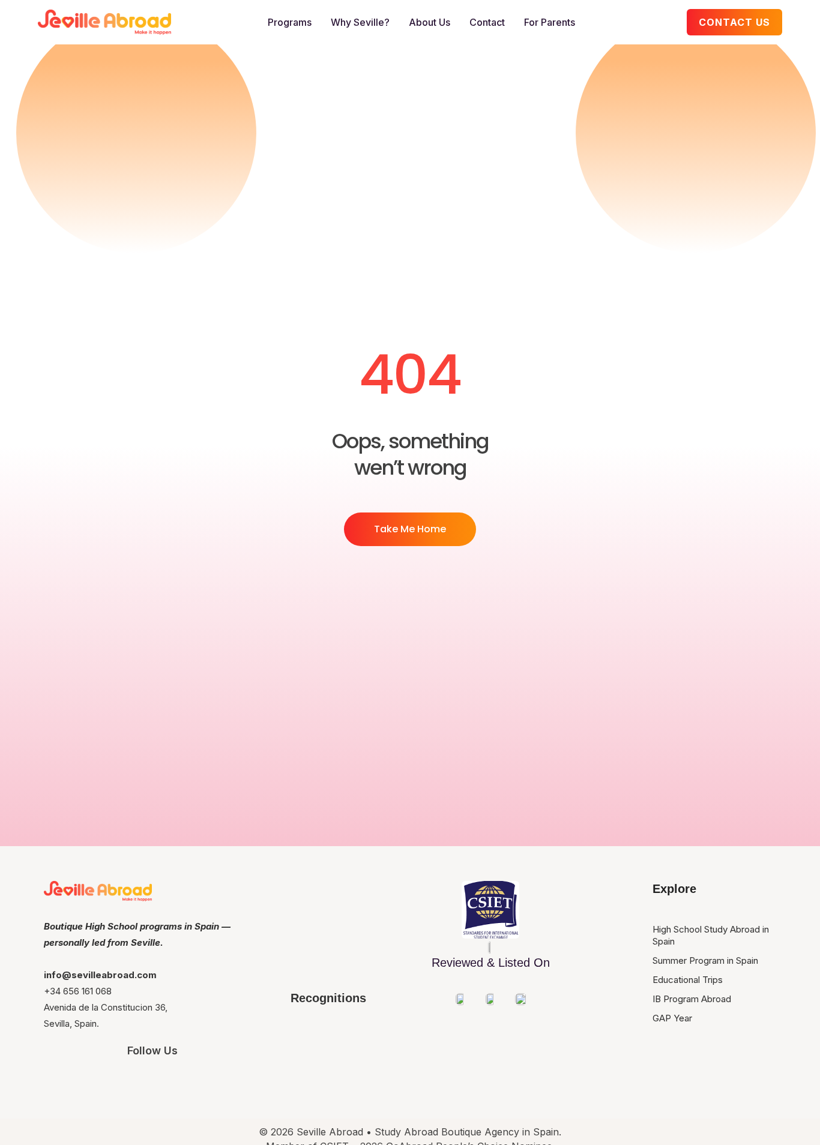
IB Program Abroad (692, 999)
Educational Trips (688, 979)
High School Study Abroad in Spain (711, 935)
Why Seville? (360, 22)
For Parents (549, 22)
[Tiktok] (220, 1083)
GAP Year (672, 1018)
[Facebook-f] (152, 1083)
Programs (290, 22)
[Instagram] (85, 1083)
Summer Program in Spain (705, 960)
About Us (429, 22)
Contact (487, 22)
